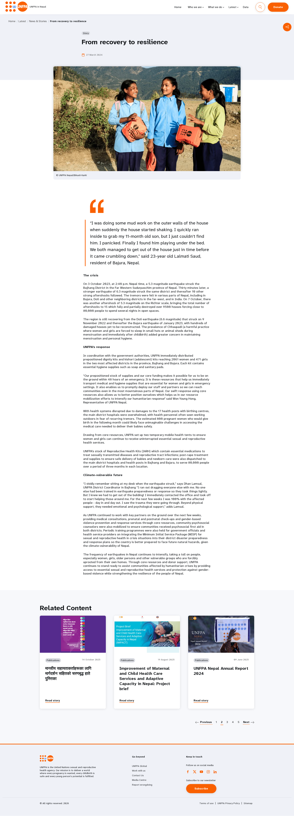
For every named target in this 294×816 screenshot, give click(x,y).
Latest (232, 7)
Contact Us (138, 775)
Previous (206, 722)
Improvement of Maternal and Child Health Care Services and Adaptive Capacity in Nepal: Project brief (144, 678)
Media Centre (139, 779)
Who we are (195, 7)
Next (246, 722)
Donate (278, 7)
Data (245, 7)
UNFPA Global (139, 766)
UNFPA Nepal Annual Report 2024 (221, 671)
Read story (52, 700)
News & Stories (38, 21)
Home (177, 7)
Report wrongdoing (142, 784)
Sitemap (248, 803)
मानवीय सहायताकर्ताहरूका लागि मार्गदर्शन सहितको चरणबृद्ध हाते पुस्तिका (68, 673)
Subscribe (201, 788)
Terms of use (206, 803)
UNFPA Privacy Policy (228, 803)
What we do (215, 7)
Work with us (138, 770)
